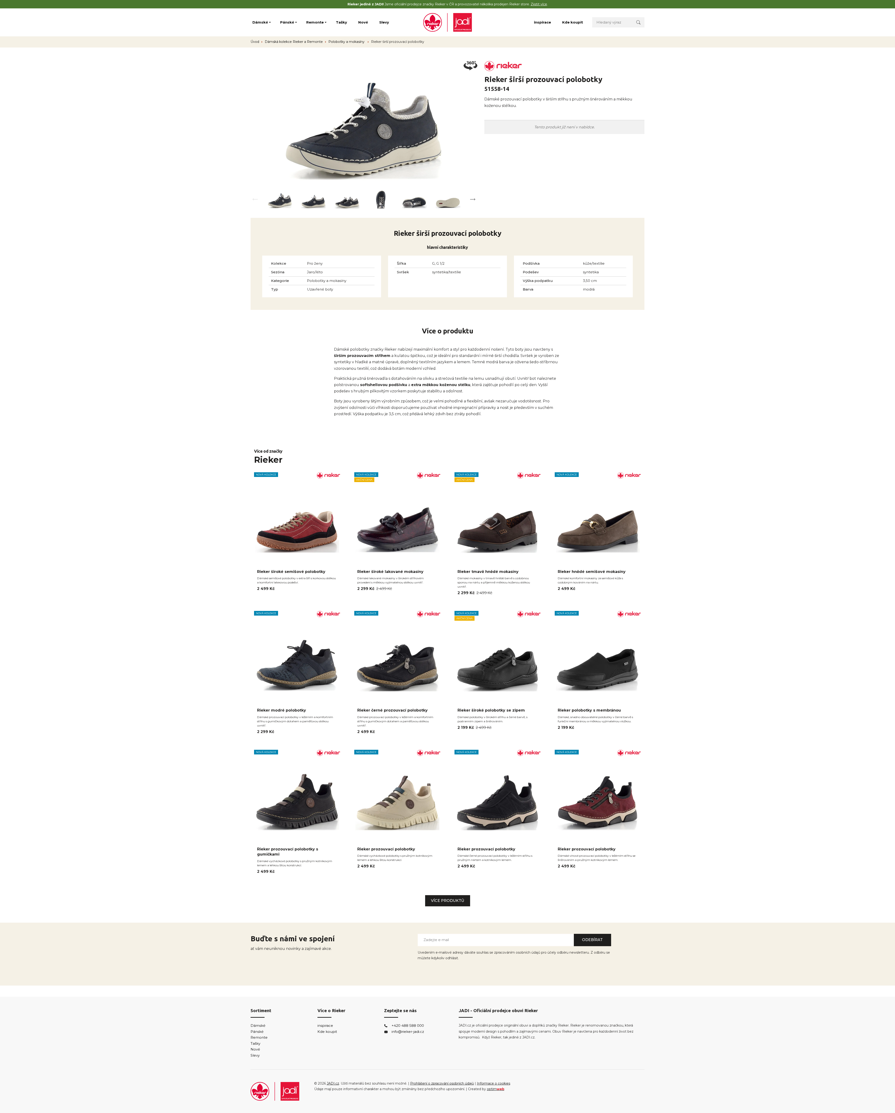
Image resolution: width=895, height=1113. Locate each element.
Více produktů (447, 900)
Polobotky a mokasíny (346, 42)
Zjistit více (539, 4)
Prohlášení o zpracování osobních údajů (442, 1083)
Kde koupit (572, 22)
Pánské (287, 22)
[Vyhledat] (638, 22)
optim (495, 1089)
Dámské (260, 22)
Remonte (315, 22)
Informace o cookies (493, 1083)
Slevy (384, 22)
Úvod (255, 42)
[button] (472, 199)
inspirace (542, 22)
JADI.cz (333, 1083)
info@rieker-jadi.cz (408, 1031)
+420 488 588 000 (408, 1025)
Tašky (341, 22)
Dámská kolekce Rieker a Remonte (294, 42)
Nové (363, 22)
